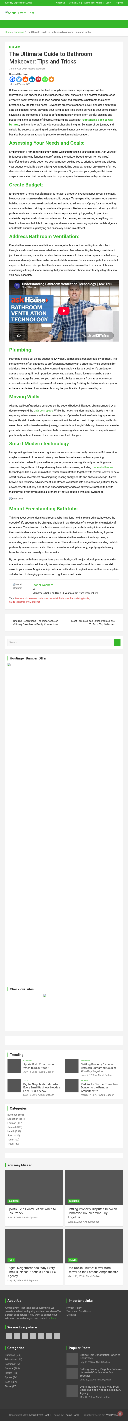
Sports (11, 1135)
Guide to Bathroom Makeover (24, 601)
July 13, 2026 (30, 1071)
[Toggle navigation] (9, 24)
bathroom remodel (48, 598)
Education (13, 1118)
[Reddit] (25, 79)
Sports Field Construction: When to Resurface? (39, 1066)
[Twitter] (19, 79)
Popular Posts (79, 1348)
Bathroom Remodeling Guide (74, 598)
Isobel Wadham (37, 68)
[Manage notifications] (120, 1413)
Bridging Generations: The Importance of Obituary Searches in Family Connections (35, 622)
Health (11, 1131)
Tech (25, 1080)
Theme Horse (71, 1415)
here (53, 1318)
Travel (84, 1080)
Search (117, 642)
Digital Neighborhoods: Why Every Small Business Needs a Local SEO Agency (41, 1087)
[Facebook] (12, 79)
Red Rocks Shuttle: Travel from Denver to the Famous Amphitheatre (100, 1087)
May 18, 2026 (30, 1095)
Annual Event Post (39, 1415)
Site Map (71, 1314)
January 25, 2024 (18, 68)
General (12, 1127)
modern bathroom (102, 467)
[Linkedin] (32, 79)
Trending (17, 1055)
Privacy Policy (74, 1307)
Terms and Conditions (78, 1311)
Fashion (12, 1123)
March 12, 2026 (89, 1095)
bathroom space (43, 410)
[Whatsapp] (45, 79)
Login (108, 2)
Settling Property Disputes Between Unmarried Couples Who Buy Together (98, 1068)
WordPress (112, 1415)
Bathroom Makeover (26, 598)
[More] (51, 79)
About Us (60, 2)
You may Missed (19, 1165)
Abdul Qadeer (46, 1071)
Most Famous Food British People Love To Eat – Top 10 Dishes (93, 622)
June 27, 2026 (88, 1075)
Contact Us (74, 2)
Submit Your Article (93, 2)
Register (119, 2)
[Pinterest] (38, 79)
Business (14, 47)
